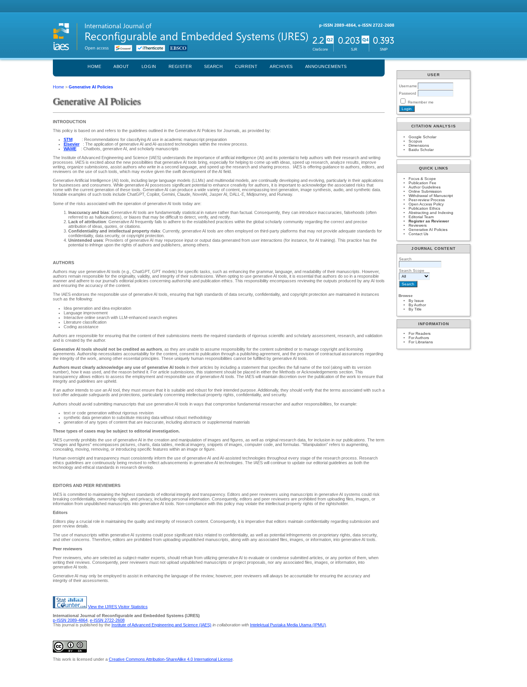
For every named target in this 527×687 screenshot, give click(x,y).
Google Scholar (422, 137)
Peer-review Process (427, 200)
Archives (281, 66)
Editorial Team (421, 217)
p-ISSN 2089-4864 (70, 620)
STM (68, 139)
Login (149, 66)
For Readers (420, 333)
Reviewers (418, 225)
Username (408, 86)
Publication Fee (422, 183)
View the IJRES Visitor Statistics (118, 606)
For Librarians (421, 342)
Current (246, 66)
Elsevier (71, 144)
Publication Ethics (424, 208)
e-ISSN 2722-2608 (107, 620)
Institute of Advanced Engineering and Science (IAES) (161, 625)
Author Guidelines (425, 187)
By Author (417, 305)
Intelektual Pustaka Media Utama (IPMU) (288, 625)
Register (180, 66)
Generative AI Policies (428, 229)
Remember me (421, 102)
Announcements (326, 66)
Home (94, 66)
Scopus (415, 141)
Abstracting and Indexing (431, 212)
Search (213, 66)
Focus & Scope (422, 178)
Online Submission (425, 191)
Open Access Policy (426, 204)
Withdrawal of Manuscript (431, 195)
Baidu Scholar (421, 150)
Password (407, 93)
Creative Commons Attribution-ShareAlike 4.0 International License (171, 659)
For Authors (419, 338)
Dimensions (419, 145)
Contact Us (418, 234)
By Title (415, 309)
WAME (70, 148)
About (121, 66)
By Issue (416, 301)
